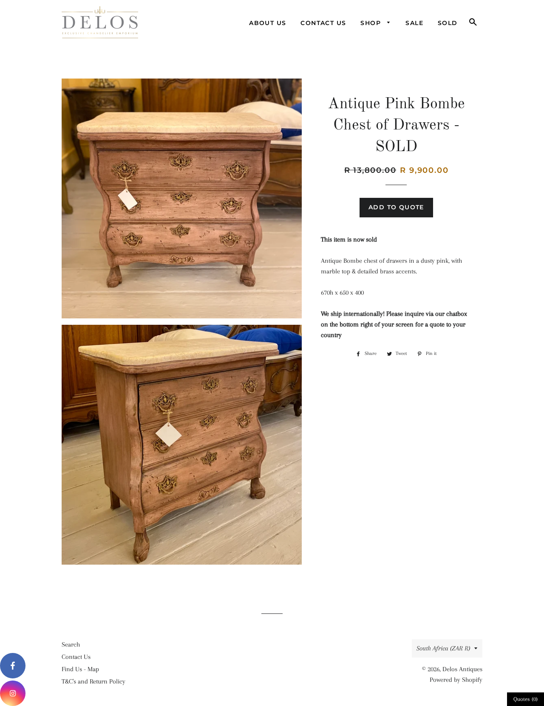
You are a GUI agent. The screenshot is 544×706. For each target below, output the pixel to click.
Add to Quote (396, 207)
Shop (371, 23)
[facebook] (13, 665)
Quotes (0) (525, 699)
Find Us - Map (80, 669)
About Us (267, 23)
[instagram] (13, 693)
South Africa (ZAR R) (443, 648)
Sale (414, 23)
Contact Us (323, 23)
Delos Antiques (462, 669)
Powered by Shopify (456, 679)
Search (71, 644)
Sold (448, 23)
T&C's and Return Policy (93, 681)
